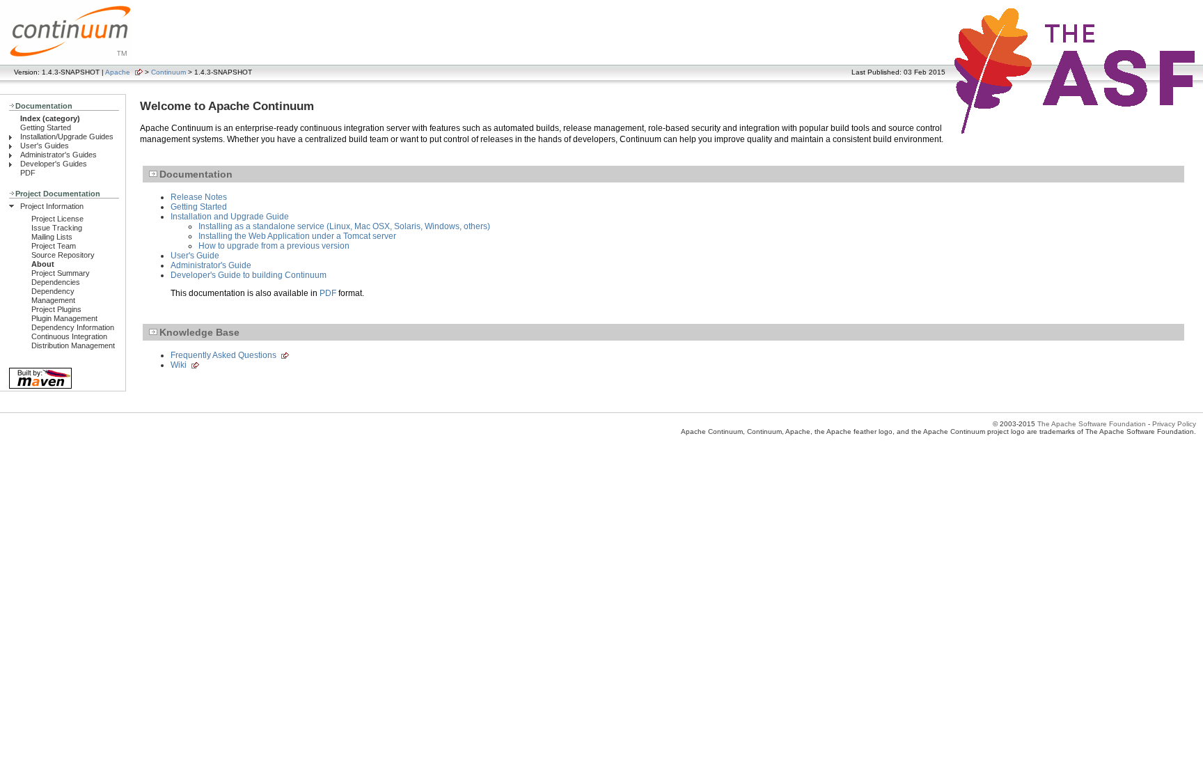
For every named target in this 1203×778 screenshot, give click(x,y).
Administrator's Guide (211, 265)
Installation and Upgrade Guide (230, 216)
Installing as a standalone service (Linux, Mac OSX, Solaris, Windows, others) (344, 226)
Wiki (179, 365)
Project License (57, 219)
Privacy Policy (1174, 424)
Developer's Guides (53, 164)
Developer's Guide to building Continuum (249, 275)
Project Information (52, 206)
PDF (28, 173)
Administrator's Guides (58, 154)
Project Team (53, 246)
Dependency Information (72, 327)
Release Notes (199, 197)
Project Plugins (56, 309)
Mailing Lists (51, 237)
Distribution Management (73, 345)
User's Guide (195, 255)
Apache (117, 72)
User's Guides (44, 145)
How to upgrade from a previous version (273, 246)
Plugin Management (64, 318)
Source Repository (63, 255)
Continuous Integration (69, 336)
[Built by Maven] (40, 387)
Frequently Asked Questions (223, 355)
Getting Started (45, 127)
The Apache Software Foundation (1091, 424)
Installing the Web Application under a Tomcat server (297, 236)
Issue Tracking (56, 228)
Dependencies (55, 282)
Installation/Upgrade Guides (66, 136)
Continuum (168, 72)
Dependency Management (53, 295)
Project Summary (60, 273)
